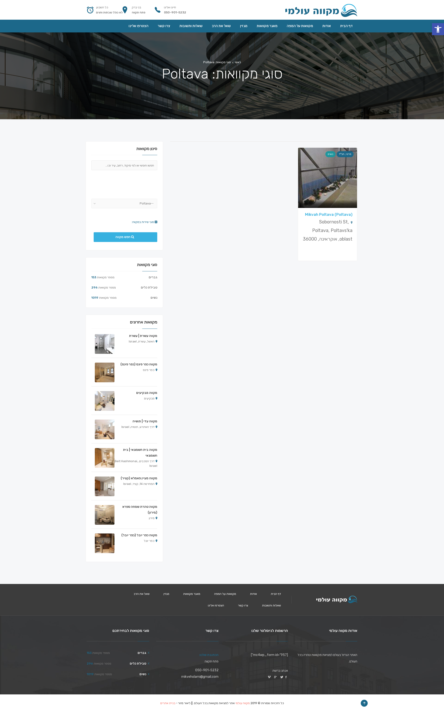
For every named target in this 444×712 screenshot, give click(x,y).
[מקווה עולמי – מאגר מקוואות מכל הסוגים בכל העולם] (320, 9)
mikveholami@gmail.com (200, 677)
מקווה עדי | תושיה (145, 421)
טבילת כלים (149, 287)
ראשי (238, 62)
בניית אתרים (167, 703)
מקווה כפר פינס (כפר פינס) (138, 364)
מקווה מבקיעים (146, 393)
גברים (153, 277)
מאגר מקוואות (191, 594)
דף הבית (276, 594)
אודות (253, 594)
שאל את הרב (142, 594)
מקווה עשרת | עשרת (143, 336)
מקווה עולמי (242, 703)
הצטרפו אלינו (216, 605)
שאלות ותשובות (271, 605)
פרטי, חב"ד (345, 154)
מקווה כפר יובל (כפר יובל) (139, 535)
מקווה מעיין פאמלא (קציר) (139, 478)
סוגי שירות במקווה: (143, 222)
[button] (438, 29)
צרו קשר (243, 605)
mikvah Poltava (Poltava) (328, 214)
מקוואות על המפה (225, 594)
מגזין (166, 594)
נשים (330, 154)
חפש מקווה (123, 237)
